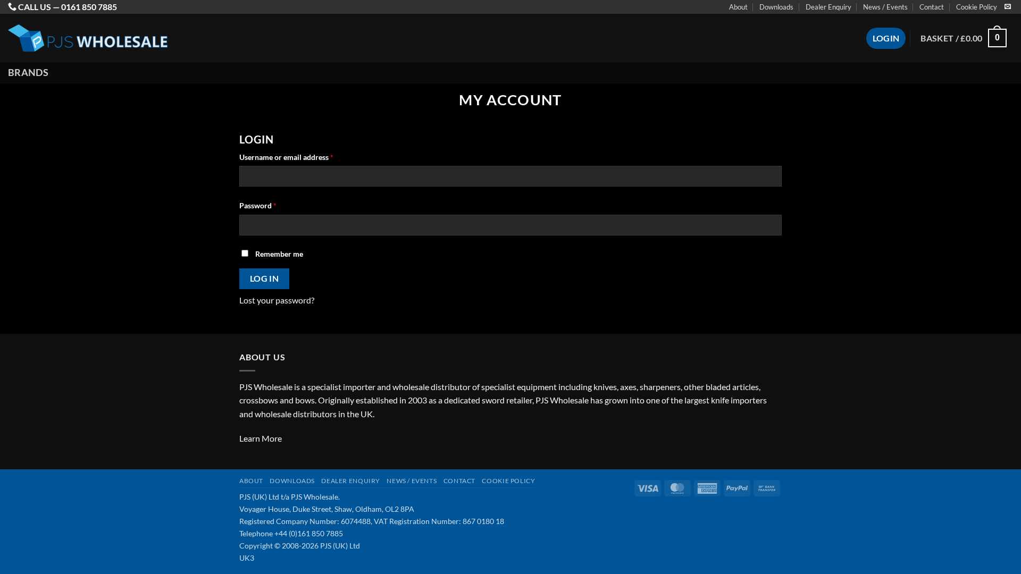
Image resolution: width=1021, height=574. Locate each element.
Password (272, 205)
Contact (931, 7)
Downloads (776, 7)
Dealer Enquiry (828, 7)
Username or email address (301, 157)
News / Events (885, 7)
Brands (28, 72)
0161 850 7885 (89, 7)
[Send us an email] (1008, 7)
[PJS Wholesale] (88, 38)
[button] (963, 38)
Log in (264, 278)
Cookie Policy (976, 7)
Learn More (260, 438)
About (738, 7)
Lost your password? (276, 300)
